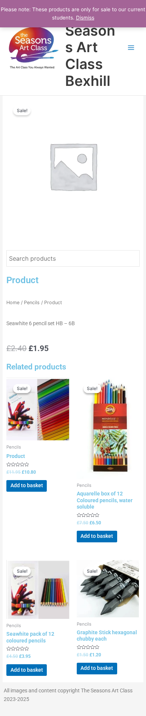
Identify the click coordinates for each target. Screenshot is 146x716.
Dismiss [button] (85, 18)
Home (12, 302)
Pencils (32, 302)
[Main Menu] (131, 47)
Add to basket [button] (26, 485)
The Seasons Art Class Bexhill (90, 47)
